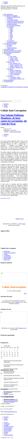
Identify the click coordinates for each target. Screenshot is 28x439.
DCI (11, 39)
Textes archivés (7, 430)
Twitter (5, 105)
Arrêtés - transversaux (15, 73)
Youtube (6, 106)
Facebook (6, 104)
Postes (8, 55)
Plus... (25, 293)
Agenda (6, 254)
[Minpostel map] (14, 386)
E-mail (5, 135)
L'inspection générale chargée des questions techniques (15, 23)
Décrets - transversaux (15, 70)
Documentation (7, 257)
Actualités (6, 425)
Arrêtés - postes (14, 59)
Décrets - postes (14, 57)
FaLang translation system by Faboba (5, 198)
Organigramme (10, 41)
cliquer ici (18, 302)
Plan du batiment (8, 392)
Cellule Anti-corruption (15, 131)
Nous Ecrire (7, 259)
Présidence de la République (11, 399)
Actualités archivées (9, 426)
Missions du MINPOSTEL (13, 17)
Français (6, 2)
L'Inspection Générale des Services (15, 21)
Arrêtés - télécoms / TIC (16, 66)
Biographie (9, 45)
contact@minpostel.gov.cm (10, 411)
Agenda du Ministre (12, 48)
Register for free (20, 218)
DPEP (11, 36)
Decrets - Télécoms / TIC (16, 64)
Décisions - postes (14, 60)
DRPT (11, 31)
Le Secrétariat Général (12, 19)
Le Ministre (10, 18)
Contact (6, 433)
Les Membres (7, 255)
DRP (11, 28)
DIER (11, 29)
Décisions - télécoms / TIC (16, 67)
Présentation (7, 251)
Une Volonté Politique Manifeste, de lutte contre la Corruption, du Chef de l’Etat (14, 119)
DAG (11, 35)
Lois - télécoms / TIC (15, 63)
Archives (6, 393)
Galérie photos (7, 258)
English (5, 3)
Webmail (6, 432)
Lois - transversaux (14, 74)
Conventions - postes (15, 77)
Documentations (8, 429)
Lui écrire (9, 46)
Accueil (6, 422)
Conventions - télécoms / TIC (17, 78)
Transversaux (10, 69)
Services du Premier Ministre (11, 401)
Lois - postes (13, 56)
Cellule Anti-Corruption (9, 252)
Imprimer (6, 134)
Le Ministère (7, 423)
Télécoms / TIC (11, 62)
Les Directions (10, 27)
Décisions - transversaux (16, 71)
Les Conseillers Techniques (13, 25)
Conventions (10, 76)
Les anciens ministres (12, 42)
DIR (11, 32)
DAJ (11, 38)
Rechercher (3, 101)
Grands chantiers (8, 428)
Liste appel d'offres (8, 435)
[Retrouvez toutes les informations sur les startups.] (14, 322)
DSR (11, 34)
